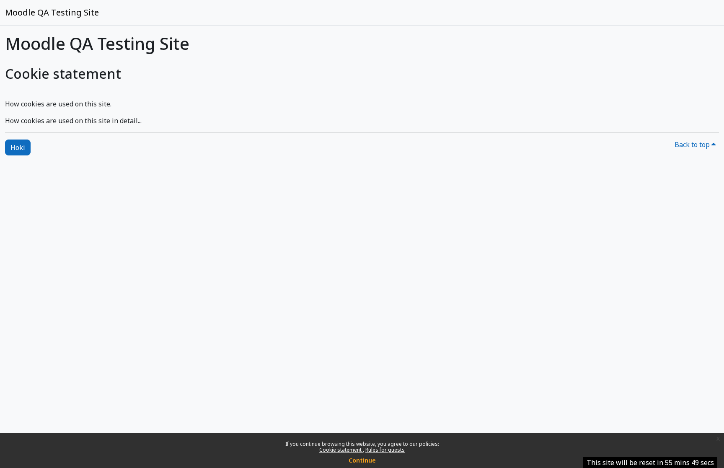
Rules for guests (385, 449)
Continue (362, 460)
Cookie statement (341, 449)
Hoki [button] (17, 147)
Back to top (693, 144)
